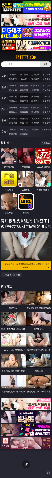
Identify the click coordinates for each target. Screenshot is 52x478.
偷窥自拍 (13, 107)
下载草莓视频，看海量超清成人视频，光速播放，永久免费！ (26, 266)
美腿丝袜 (13, 112)
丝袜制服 (24, 90)
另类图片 (46, 112)
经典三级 (24, 101)
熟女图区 (35, 112)
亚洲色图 (24, 107)
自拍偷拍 (24, 85)
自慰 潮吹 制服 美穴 (11, 275)
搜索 (46, 64)
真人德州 (24, 74)
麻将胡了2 (12, 79)
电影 (3, 98)
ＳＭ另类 (46, 90)
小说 (3, 120)
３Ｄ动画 (46, 85)
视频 (3, 87)
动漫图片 (46, 107)
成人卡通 (35, 96)
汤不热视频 (46, 129)
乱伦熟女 (35, 101)
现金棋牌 (35, 79)
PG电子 (13, 74)
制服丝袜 (13, 101)
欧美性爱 (46, 96)
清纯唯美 (24, 112)
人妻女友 (35, 118)
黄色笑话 (35, 123)
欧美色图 (35, 107)
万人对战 (35, 74)
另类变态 (46, 101)
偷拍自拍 (24, 96)
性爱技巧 (46, 123)
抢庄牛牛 (46, 79)
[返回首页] (48, 472)
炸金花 (24, 79)
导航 (3, 131)
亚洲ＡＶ (13, 85)
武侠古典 (46, 118)
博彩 (3, 76)
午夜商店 (24, 129)
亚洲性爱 (13, 96)
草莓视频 (35, 129)
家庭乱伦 (24, 118)
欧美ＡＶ (35, 85)
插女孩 (13, 129)
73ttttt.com (26, 57)
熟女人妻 (13, 90)
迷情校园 (13, 123)
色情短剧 (24, 134)
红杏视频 (13, 134)
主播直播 (35, 90)
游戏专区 (46, 74)
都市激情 (13, 118)
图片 (3, 109)
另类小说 (24, 123)
